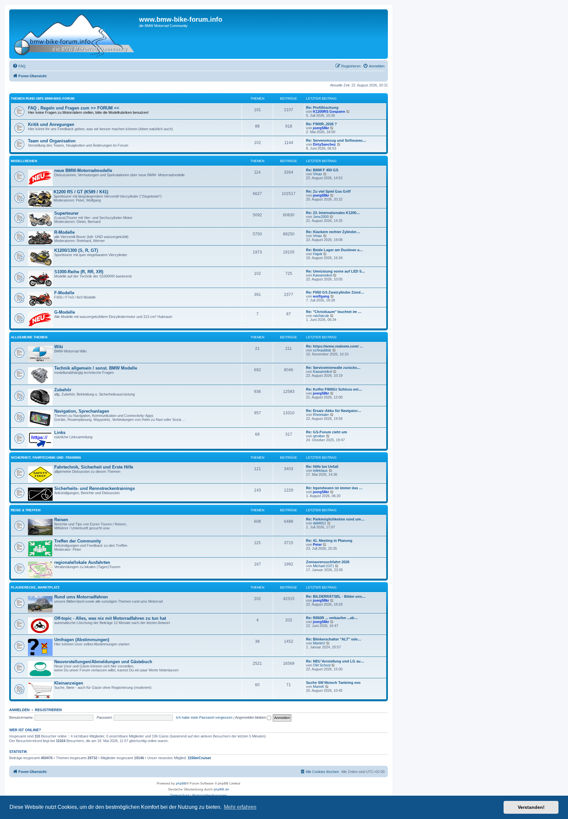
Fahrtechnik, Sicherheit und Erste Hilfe (93, 467)
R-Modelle (64, 232)
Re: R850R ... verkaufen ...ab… (332, 618)
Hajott (317, 254)
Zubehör (62, 389)
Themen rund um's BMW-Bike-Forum (42, 98)
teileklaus (320, 470)
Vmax (317, 174)
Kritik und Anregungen (51, 124)
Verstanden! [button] (531, 807)
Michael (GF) (323, 566)
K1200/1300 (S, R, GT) (76, 250)
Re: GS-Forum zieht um (326, 432)
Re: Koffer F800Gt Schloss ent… (334, 389)
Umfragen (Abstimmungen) (81, 639)
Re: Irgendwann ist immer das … (334, 488)
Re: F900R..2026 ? (321, 124)
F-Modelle (64, 292)
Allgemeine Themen (29, 337)
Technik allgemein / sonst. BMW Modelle (95, 368)
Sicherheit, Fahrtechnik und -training (46, 457)
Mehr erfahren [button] (240, 807)
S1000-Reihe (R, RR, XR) (78, 271)
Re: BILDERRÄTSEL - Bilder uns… (336, 596)
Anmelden (19, 710)
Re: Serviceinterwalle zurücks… (333, 368)
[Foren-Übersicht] (75, 34)
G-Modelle (64, 312)
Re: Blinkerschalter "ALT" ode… (333, 639)
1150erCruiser (199, 758)
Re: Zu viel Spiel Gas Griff (328, 191)
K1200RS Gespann (329, 111)
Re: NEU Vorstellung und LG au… (335, 661)
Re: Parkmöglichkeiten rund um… (335, 519)
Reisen (61, 519)
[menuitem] (19, 66)
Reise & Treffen (25, 510)
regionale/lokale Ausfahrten (82, 562)
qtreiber (319, 436)
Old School (321, 665)
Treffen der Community (77, 541)
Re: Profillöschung (322, 107)
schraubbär (322, 350)
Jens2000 (321, 217)
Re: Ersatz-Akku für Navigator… (333, 411)
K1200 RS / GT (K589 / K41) (81, 191)
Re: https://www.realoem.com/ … (334, 346)
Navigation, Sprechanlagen (81, 411)
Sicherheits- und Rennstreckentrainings (94, 488)
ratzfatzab (321, 316)
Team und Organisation (52, 140)
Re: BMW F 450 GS (322, 170)
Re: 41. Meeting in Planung (329, 540)
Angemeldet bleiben (251, 717)
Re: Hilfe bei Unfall (322, 467)
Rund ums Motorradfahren (81, 596)
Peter (317, 544)
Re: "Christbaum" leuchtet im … (334, 312)
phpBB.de (221, 789)
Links (59, 432)
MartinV (319, 643)
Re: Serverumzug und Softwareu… (336, 140)
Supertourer (66, 213)
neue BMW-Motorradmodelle (83, 170)
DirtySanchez (324, 144)
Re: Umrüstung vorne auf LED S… (335, 271)
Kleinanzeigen (68, 683)
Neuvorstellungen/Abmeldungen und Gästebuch (103, 661)
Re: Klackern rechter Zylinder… (333, 232)
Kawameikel (322, 275)
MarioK (318, 686)
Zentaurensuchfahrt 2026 (327, 562)
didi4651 (319, 523)
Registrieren (48, 710)
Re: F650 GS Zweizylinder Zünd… (335, 292)
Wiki (58, 346)
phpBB (181, 783)
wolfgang (321, 296)
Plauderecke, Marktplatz (35, 587)
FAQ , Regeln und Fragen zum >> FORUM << (73, 108)
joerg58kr (321, 128)
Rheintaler (321, 415)
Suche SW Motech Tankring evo (333, 683)
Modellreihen (24, 161)
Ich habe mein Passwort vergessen (204, 717)
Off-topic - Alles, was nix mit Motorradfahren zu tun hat (110, 618)
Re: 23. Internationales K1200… (333, 213)
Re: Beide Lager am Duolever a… (334, 250)
